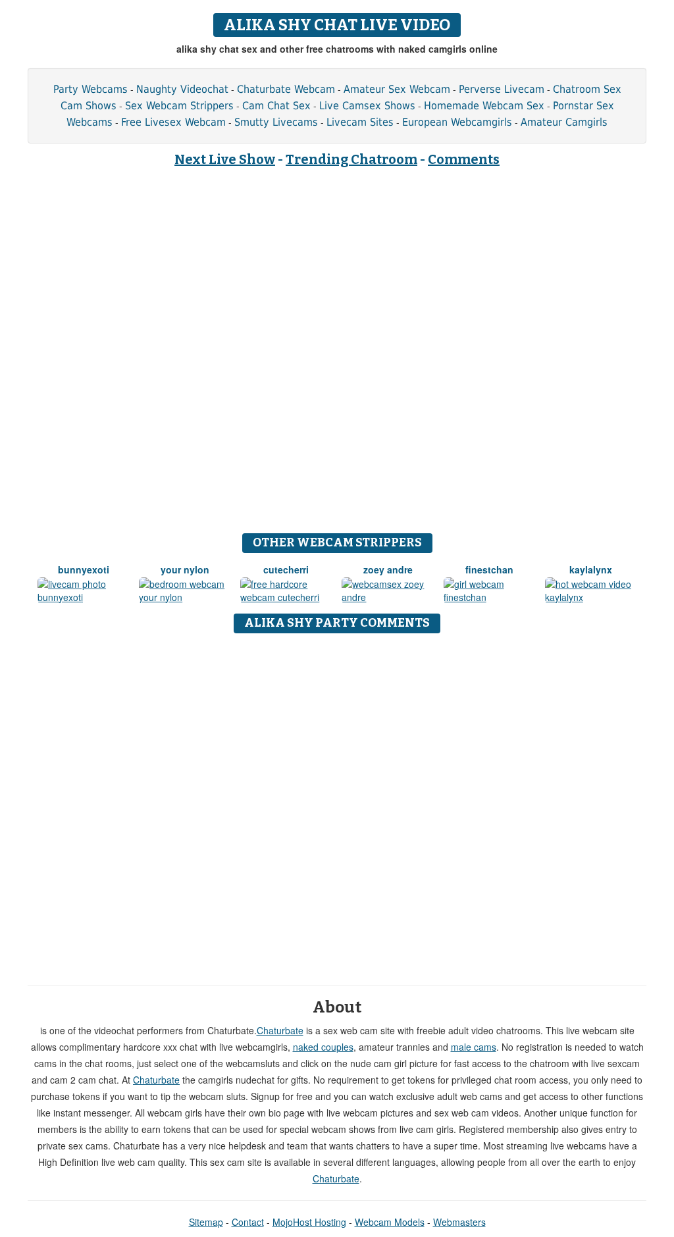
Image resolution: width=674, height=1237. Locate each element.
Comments (464, 159)
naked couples (323, 1046)
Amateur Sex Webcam (397, 89)
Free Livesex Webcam (173, 122)
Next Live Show (224, 159)
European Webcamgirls (457, 122)
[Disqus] (337, 804)
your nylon (185, 569)
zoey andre (388, 569)
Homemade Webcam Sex (484, 105)
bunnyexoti (83, 569)
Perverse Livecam (501, 89)
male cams (473, 1046)
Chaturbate (280, 1030)
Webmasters (459, 1221)
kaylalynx (590, 569)
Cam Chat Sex (276, 105)
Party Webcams (90, 89)
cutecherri (286, 569)
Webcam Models (390, 1221)
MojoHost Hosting (309, 1221)
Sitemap (206, 1221)
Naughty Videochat (182, 89)
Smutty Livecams (276, 122)
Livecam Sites (360, 122)
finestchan (489, 569)
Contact (248, 1221)
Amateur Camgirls (564, 122)
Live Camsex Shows (367, 105)
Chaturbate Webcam (286, 89)
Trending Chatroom (351, 159)
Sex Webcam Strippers (179, 105)
